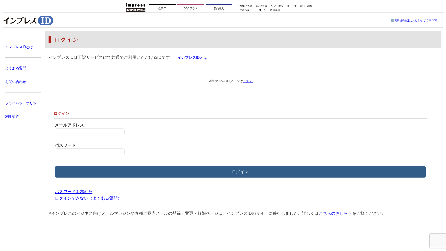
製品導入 (219, 8)
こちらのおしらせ (335, 213)
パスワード (65, 145)
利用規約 (12, 116)
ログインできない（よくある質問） (88, 198)
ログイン (240, 171)
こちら (248, 81)
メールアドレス (69, 124)
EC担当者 (261, 5)
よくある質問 (15, 68)
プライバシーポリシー (22, 103)
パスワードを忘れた (73, 191)
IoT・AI (291, 5)
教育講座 (275, 10)
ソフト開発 (277, 5)
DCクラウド (190, 8)
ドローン (261, 10)
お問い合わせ (15, 81)
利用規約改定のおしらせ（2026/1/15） (417, 20)
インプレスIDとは (19, 46)
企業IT (162, 8)
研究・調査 (306, 5)
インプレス (40, 20)
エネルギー (245, 10)
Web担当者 (245, 5)
